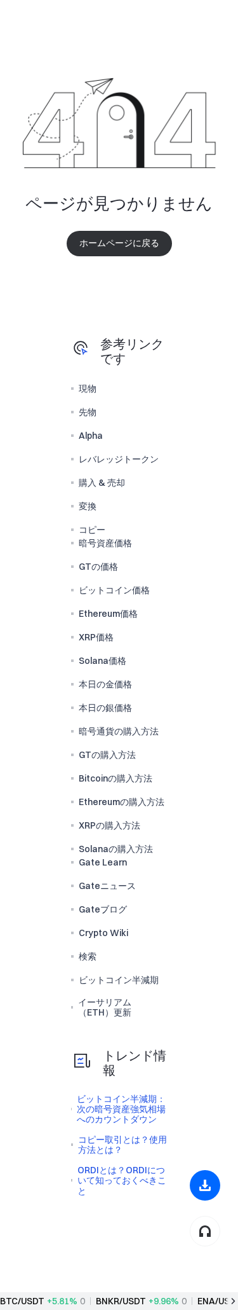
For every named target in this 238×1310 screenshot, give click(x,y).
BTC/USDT (22, 1301)
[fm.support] (205, 1231)
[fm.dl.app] (205, 1185)
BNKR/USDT (121, 1301)
